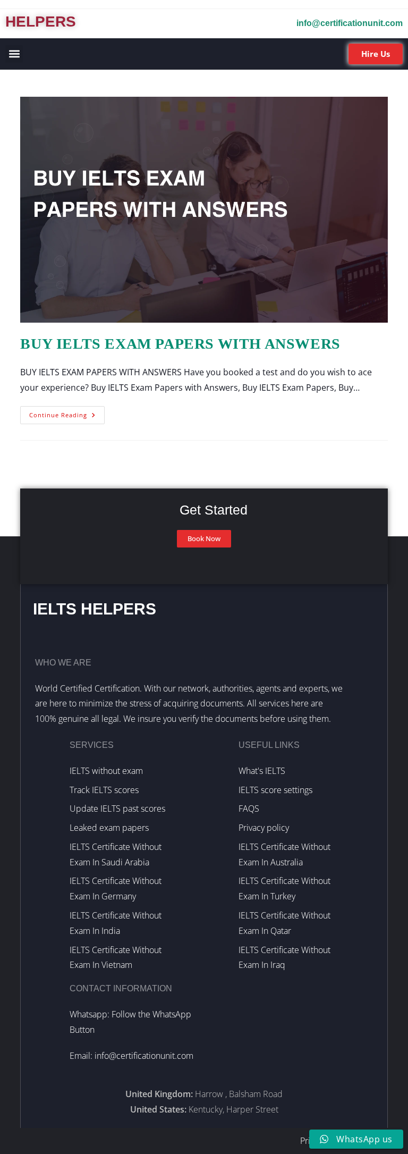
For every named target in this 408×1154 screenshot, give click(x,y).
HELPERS (40, 21)
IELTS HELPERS (94, 609)
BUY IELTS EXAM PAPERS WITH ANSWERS (180, 343)
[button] (14, 54)
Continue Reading (67, 412)
